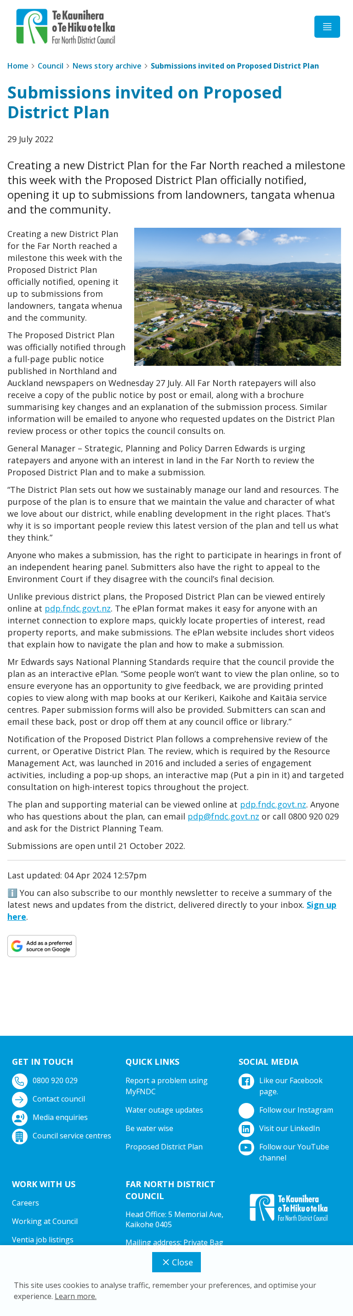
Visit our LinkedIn (289, 1128)
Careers (25, 1203)
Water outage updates (164, 1110)
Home (17, 65)
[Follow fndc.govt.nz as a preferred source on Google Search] (41, 946)
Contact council (59, 1099)
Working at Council (45, 1221)
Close (182, 1262)
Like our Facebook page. (291, 1086)
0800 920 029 (55, 1080)
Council (50, 65)
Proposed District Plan (164, 1147)
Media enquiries (60, 1117)
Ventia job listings (43, 1240)
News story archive (107, 65)
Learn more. (76, 1296)
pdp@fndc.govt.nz (223, 816)
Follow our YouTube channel (294, 1152)
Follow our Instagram (296, 1110)
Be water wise (149, 1128)
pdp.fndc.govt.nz (78, 608)
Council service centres (72, 1136)
